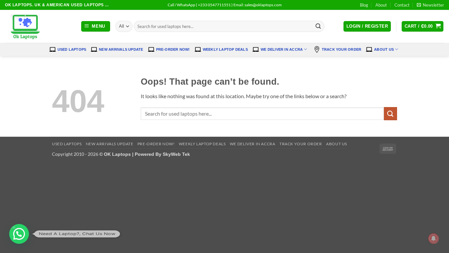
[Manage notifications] (433, 238)
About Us (384, 49)
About (381, 5)
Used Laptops (72, 49)
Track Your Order (342, 49)
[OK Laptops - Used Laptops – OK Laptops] (38, 26)
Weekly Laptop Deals (225, 49)
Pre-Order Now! (173, 49)
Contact (402, 5)
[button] (430, 5)
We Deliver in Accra (282, 49)
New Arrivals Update (121, 49)
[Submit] (318, 26)
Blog (364, 5)
